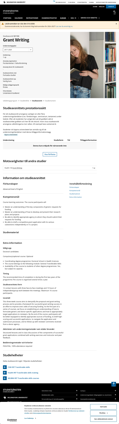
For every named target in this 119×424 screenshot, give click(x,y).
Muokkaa (102, 413)
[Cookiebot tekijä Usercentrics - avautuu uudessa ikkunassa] (12, 420)
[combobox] (18, 50)
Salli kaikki (103, 407)
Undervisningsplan (9, 46)
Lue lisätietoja (29, 418)
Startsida (7, 18)
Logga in (111, 6)
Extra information (75, 197)
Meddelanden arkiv (48, 395)
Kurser (63, 18)
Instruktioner (32, 18)
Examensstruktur (49, 18)
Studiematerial (74, 194)
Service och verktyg (89, 18)
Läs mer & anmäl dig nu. (64, 26)
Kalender (19, 18)
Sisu (73, 18)
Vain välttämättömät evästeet (103, 419)
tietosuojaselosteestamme (42, 413)
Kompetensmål (74, 191)
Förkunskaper (74, 187)
